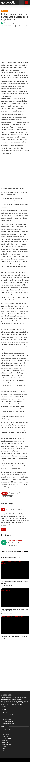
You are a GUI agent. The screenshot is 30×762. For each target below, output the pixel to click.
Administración (6, 730)
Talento (5, 10)
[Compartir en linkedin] (23, 26)
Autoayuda (5, 732)
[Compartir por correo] (27, 26)
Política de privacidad (8, 721)
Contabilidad (6, 734)
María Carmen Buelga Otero (10, 23)
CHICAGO (12, 509)
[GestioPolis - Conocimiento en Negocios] (7, 695)
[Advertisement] (15, 45)
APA (3, 509)
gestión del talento (14, 493)
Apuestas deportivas (8, 723)
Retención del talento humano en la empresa (14, 636)
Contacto (5, 717)
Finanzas (5, 740)
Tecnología (5, 751)
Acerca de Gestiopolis (8, 715)
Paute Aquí (5, 712)
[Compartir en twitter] (19, 26)
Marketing (5, 742)
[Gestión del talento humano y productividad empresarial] (15, 570)
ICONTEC (19, 509)
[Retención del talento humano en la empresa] (15, 625)
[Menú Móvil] (26, 2)
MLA (7, 509)
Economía (5, 736)
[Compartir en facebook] (16, 26)
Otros (4, 746)
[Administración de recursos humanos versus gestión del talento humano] (15, 597)
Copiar (3, 529)
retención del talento (7, 496)
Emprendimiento (7, 738)
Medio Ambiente (7, 744)
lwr (22, 551)
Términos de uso (7, 719)
